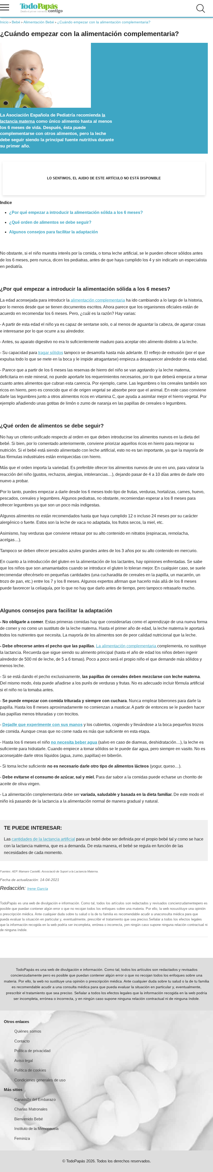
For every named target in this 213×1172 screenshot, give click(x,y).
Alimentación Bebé (38, 22)
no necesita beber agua (74, 742)
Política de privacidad (32, 1050)
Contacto (22, 1041)
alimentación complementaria (98, 300)
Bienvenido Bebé (28, 1119)
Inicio (4, 22)
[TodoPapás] (41, 12)
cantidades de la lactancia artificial (43, 839)
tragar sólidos (50, 352)
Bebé (16, 22)
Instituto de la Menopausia (36, 1128)
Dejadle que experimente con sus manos (42, 724)
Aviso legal (23, 1060)
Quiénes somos (27, 1031)
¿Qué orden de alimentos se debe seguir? (50, 222)
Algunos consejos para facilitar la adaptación (53, 232)
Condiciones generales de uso (39, 1080)
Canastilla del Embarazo (35, 1099)
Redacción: (13, 888)
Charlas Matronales (31, 1109)
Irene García (37, 888)
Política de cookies (30, 1070)
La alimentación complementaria (126, 646)
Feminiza (22, 1138)
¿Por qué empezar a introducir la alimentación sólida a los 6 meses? (76, 212)
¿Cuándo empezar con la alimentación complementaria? (103, 22)
